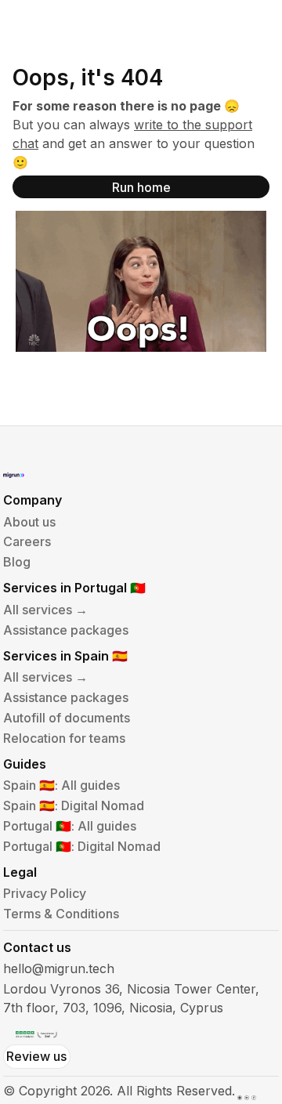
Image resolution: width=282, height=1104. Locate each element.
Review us (36, 1056)
